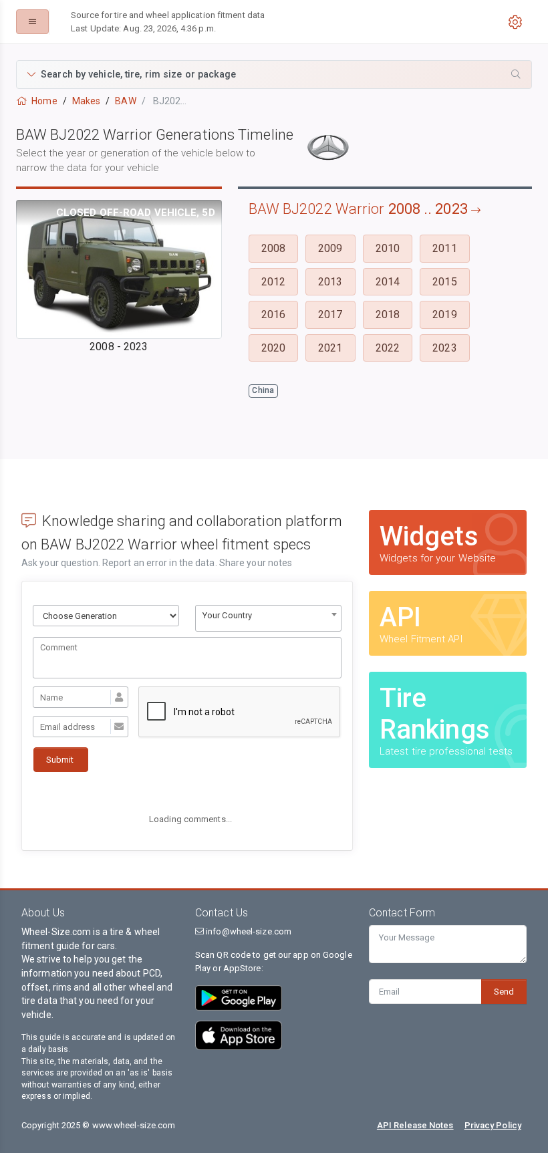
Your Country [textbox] (227, 615)
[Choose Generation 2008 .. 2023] (106, 615)
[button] (274, 74)
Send (504, 992)
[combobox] (268, 618)
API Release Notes (415, 1125)
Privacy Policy (492, 1125)
